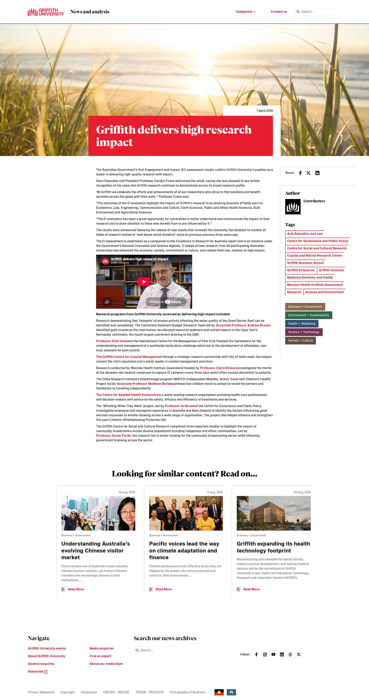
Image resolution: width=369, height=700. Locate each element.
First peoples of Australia (187, 692)
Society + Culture (300, 340)
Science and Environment (324, 292)
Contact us (279, 11)
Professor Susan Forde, (114, 435)
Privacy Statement (41, 692)
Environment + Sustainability (308, 315)
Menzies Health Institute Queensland (314, 285)
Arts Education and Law (305, 234)
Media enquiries (102, 648)
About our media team (106, 664)
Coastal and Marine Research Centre (314, 255)
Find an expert (100, 656)
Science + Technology (304, 332)
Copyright (68, 692)
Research (294, 292)
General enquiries (41, 664)
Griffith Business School (305, 263)
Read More (76, 589)
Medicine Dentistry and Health (310, 277)
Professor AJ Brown (180, 406)
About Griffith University (46, 656)
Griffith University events (47, 648)
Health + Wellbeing (301, 323)
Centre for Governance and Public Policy (317, 241)
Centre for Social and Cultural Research (317, 248)
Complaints (89, 692)
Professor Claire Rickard (218, 368)
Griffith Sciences (331, 270)
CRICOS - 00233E (116, 692)
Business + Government (305, 307)
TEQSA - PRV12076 (149, 692)
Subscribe (36, 671)
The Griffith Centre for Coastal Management (129, 357)
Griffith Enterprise (301, 270)
